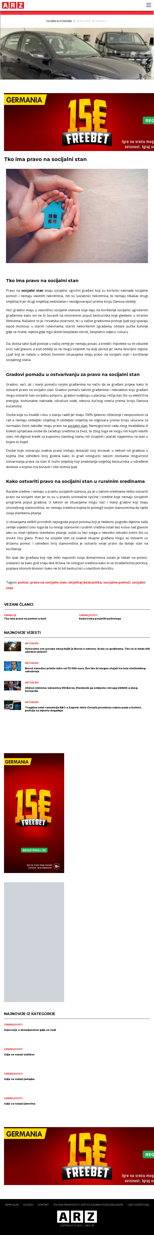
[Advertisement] (34, 942)
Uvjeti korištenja (138, 1204)
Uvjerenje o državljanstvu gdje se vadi (30, 1029)
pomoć (23, 582)
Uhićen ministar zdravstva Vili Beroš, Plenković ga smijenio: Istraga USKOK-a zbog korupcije (81, 689)
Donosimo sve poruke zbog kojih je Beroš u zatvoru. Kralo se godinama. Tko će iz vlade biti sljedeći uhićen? (87, 650)
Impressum (12, 1204)
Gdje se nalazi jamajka (19, 1079)
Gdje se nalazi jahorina (19, 1103)
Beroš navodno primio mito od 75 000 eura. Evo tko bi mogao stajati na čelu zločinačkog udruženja (85, 670)
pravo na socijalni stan (48, 582)
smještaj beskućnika (85, 582)
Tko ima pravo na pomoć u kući (25, 618)
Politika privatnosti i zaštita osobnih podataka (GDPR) (88, 1204)
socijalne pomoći (116, 582)
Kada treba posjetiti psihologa (100, 618)
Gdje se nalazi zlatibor (19, 1054)
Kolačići (28, 1204)
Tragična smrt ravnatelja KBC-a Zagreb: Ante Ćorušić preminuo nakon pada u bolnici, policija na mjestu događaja (83, 709)
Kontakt (43, 1204)
